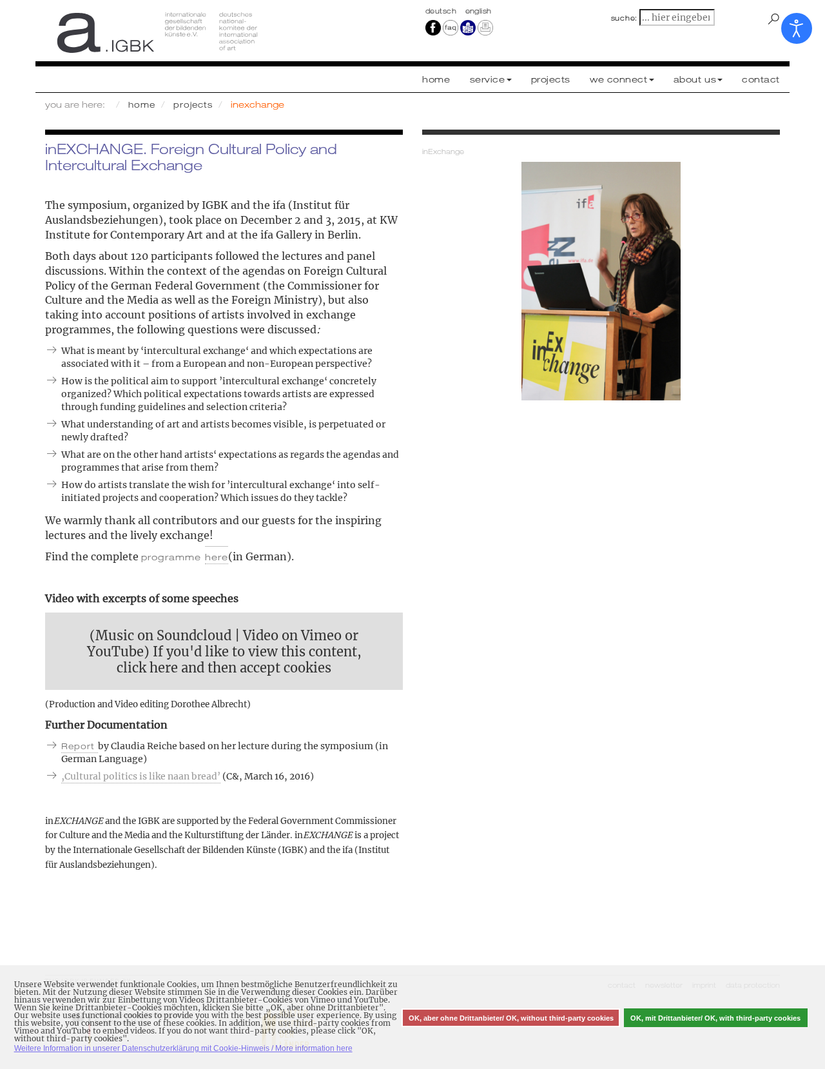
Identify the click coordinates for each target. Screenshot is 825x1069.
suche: (624, 18)
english (478, 10)
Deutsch (442, 10)
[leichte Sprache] (468, 27)
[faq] (449, 27)
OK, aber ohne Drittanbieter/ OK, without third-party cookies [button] (511, 1018)
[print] (485, 27)
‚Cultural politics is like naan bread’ (140, 776)
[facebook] (433, 27)
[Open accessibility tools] (796, 28)
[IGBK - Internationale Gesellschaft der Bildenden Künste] (224, 32)
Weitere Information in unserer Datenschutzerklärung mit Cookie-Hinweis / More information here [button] (183, 1048)
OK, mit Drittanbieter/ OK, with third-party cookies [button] (715, 1018)
